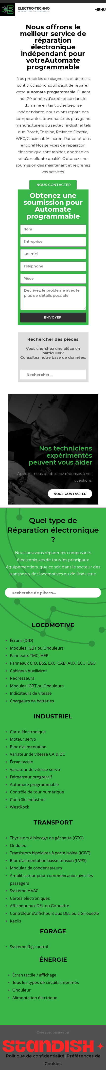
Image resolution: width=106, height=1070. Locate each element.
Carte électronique (28, 731)
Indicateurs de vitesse (31, 693)
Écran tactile (21, 762)
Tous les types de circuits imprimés (45, 982)
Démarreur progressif (31, 777)
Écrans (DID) (21, 640)
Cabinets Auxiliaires (28, 671)
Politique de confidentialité (35, 1055)
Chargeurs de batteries (32, 701)
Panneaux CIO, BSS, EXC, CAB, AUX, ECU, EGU (53, 663)
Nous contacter (70, 494)
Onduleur (19, 845)
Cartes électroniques (30, 898)
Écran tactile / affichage (34, 975)
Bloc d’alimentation (28, 747)
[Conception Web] (53, 1045)
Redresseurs (22, 678)
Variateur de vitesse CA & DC (37, 754)
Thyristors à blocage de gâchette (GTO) (47, 838)
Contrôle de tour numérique (37, 792)
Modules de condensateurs (36, 868)
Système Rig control (29, 946)
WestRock (19, 807)
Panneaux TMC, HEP (29, 655)
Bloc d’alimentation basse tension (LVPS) (48, 860)
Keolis (15, 921)
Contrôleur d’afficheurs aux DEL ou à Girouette (54, 913)
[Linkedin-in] (53, 1019)
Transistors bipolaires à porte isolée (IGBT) (50, 853)
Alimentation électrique (34, 997)
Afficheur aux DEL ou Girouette (39, 905)
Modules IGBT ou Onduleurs (37, 648)
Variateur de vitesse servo (35, 769)
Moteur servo (23, 739)
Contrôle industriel (28, 799)
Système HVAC (24, 890)
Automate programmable (34, 784)
